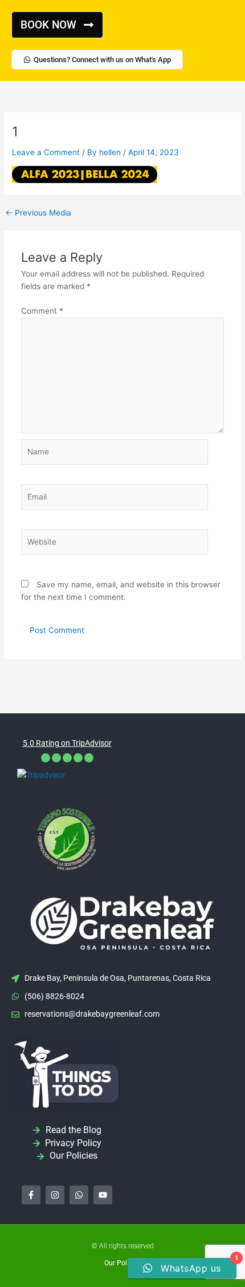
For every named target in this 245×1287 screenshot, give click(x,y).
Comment (42, 310)
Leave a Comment (46, 152)
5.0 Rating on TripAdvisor (67, 743)
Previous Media (38, 213)
